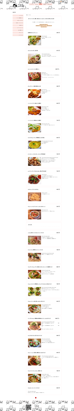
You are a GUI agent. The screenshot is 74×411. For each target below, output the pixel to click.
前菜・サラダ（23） (20, 20)
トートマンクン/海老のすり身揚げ (34, 120)
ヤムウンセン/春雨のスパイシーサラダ (35, 249)
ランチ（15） (21, 15)
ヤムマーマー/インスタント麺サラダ (35, 370)
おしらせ (36, 4)
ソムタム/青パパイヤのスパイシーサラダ (36, 232)
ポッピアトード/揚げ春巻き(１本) (34, 86)
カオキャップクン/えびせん (33, 189)
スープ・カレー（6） (20, 27)
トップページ (31, 4)
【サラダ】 (30, 224)
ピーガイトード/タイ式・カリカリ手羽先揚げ (36, 154)
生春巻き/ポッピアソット (33, 32)
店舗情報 (44, 4)
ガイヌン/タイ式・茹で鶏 (33, 50)
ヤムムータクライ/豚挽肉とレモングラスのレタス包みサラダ (39, 283)
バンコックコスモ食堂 (48, 403)
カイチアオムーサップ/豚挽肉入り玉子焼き (36, 137)
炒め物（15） (21, 25)
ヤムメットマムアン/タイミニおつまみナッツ (36, 206)
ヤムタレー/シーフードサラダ (33, 387)
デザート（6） (21, 32)
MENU (40, 4)
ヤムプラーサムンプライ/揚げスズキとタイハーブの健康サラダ (40, 266)
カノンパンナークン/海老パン (33, 69)
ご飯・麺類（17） (20, 30)
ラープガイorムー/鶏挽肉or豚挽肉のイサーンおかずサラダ (39, 318)
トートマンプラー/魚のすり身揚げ (34, 103)
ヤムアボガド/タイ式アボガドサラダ (35, 335)
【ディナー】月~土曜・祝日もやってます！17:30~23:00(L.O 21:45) (41, 18)
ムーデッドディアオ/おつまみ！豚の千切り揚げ (37, 171)
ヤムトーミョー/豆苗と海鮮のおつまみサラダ (36, 352)
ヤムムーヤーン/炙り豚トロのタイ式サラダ (36, 301)
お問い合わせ (49, 4)
